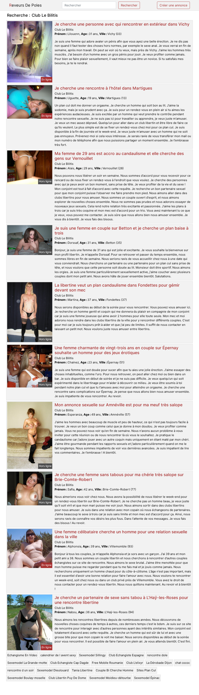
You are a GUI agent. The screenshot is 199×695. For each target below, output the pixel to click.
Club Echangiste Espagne (126, 655)
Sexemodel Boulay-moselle (26, 678)
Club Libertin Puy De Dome (67, 678)
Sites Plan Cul (146, 670)
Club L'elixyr (134, 663)
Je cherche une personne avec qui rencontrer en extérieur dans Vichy (122, 24)
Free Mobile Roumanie (107, 663)
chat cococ (182, 663)
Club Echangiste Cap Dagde (69, 663)
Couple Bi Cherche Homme (114, 670)
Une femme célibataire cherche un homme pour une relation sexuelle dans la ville (121, 534)
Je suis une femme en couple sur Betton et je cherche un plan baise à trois (122, 230)
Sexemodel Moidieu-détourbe (110, 678)
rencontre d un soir (20, 670)
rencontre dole (157, 655)
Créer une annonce (173, 5)
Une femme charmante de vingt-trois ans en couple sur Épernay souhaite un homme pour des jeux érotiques (116, 350)
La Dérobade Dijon (159, 663)
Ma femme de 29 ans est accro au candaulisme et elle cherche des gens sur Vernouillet (119, 156)
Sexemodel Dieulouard (53, 670)
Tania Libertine (82, 670)
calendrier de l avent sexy (58, 655)
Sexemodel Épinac (147, 678)
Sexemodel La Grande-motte (27, 663)
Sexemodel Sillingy (92, 655)
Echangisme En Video (22, 655)
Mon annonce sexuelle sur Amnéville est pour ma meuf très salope (118, 404)
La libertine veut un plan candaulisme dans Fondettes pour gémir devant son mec (117, 287)
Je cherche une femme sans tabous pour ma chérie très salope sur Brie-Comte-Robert (119, 477)
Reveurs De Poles (25, 5)
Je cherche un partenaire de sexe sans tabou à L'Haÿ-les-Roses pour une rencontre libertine (121, 600)
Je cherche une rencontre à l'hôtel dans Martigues (103, 88)
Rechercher (129, 5)
